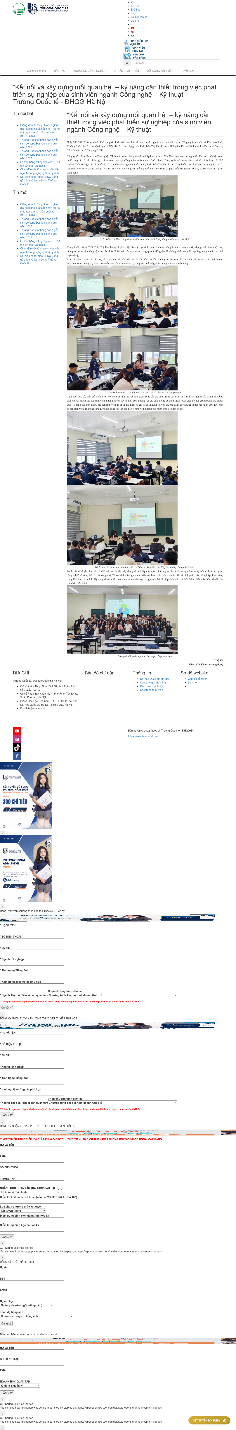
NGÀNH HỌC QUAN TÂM (15, 1381)
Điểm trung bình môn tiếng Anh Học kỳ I (25, 1215)
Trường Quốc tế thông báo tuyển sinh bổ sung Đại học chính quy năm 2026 (39, 143)
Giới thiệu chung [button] (37, 71)
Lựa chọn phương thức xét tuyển (21, 1206)
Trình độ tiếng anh (11, 1312)
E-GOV (135, 6)
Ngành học (7, 1301)
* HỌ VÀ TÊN (7, 925)
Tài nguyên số (139, 17)
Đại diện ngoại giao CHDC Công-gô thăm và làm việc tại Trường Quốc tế (39, 180)
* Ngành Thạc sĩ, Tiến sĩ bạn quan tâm (24, 995)
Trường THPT (8, 1178)
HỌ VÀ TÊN (7, 1145)
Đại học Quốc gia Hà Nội (154, 679)
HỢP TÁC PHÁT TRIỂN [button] (126, 71)
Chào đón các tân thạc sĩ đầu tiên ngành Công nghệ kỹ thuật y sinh (40, 171)
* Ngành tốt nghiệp (12, 959)
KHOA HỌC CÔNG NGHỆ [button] (88, 71)
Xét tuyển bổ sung (206, 1420)
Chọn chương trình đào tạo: (66, 991)
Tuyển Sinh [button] (188, 71)
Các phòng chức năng (153, 682)
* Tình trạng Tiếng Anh (14, 970)
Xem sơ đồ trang (197, 679)
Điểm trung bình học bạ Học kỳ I (20, 1225)
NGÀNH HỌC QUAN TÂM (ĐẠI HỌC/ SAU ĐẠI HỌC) (31, 1188)
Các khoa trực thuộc (152, 686)
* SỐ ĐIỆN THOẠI (10, 936)
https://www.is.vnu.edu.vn (143, 736)
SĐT (2, 1278)
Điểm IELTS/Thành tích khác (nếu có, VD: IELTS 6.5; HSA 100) (38, 1197)
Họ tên (4, 1267)
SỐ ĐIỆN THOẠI (9, 1167)
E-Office (135, 9)
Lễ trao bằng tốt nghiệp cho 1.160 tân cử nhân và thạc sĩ (40, 163)
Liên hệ (135, 20)
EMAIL (4, 1156)
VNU (133, 2)
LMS (133, 13)
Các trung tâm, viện (151, 690)
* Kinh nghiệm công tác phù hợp (20, 981)
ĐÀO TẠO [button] (60, 71)
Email (3, 1290)
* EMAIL (5, 948)
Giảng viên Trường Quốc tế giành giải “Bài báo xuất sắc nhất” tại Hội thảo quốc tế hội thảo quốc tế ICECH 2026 (40, 130)
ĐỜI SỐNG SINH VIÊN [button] (160, 71)
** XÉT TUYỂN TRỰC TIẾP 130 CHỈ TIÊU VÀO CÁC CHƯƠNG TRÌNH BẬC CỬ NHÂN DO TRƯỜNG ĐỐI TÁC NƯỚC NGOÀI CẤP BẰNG (81, 1139)
